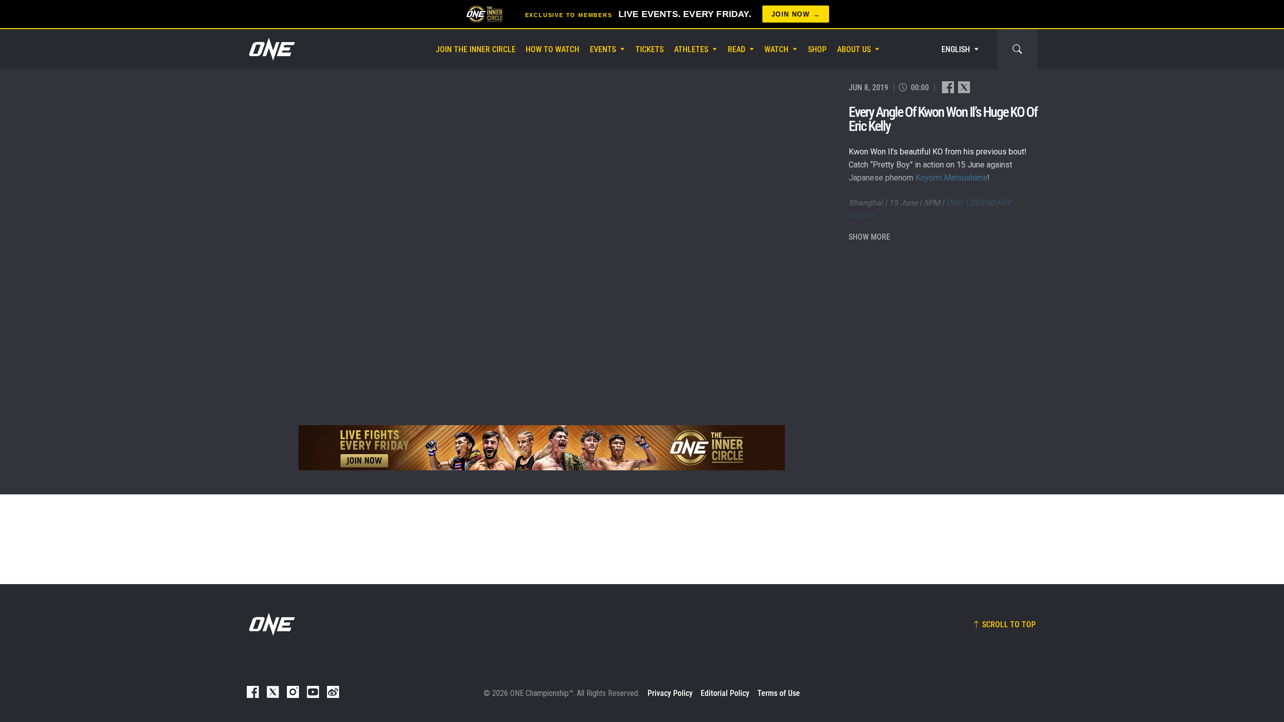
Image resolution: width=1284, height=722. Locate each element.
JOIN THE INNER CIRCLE (476, 49)
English (955, 49)
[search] (1017, 49)
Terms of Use (778, 693)
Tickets (649, 49)
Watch (776, 49)
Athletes (691, 49)
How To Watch (552, 49)
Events (603, 49)
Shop (817, 49)
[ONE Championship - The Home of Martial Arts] (271, 49)
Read (736, 49)
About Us (854, 49)
